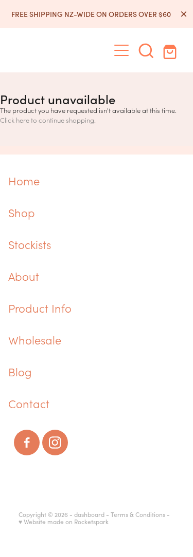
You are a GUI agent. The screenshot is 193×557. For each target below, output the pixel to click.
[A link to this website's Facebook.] (27, 442)
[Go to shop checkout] (171, 50)
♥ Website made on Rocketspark (64, 521)
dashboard (89, 514)
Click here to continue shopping (47, 120)
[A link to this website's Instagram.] (55, 442)
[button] (146, 50)
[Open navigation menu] (121, 50)
